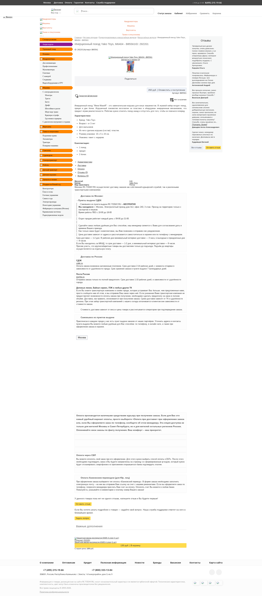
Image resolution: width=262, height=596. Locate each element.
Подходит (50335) (82, 540)
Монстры (48, 95)
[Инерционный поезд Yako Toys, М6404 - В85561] (130, 57)
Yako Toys (133, 183)
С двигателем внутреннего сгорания (56, 122)
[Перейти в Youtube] (219, 572)
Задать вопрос (82, 518)
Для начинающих (49, 63)
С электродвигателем (51, 92)
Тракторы (46, 142)
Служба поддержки (105, 2)
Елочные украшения (50, 195)
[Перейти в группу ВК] (212, 572)
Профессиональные (50, 66)
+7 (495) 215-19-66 (53, 570)
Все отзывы (196, 148)
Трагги (47, 99)
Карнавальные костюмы (52, 212)
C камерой (47, 76)
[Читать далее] (199, 124)
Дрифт (47, 105)
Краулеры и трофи (52, 115)
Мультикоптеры (49, 70)
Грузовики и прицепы (53, 119)
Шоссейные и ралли (52, 109)
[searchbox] (114, 11)
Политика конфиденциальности (54, 592)
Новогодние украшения (52, 205)
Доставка (82, 165)
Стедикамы (47, 80)
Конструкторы (48, 188)
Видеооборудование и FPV (53, 83)
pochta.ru (80, 277)
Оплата (81, 169)
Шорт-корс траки (51, 112)
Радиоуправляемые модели (53, 215)
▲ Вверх (7, 17)
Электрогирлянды (49, 202)
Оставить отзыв (83, 504)
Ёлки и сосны (48, 192)
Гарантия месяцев (88, 96)
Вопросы (83, 176)
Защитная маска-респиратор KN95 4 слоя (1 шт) (96, 542)
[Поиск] (77, 11)
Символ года (47, 198)
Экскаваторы (48, 139)
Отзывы (83, 172)
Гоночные (46, 73)
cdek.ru (79, 263)
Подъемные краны (50, 136)
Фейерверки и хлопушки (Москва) (56, 208)
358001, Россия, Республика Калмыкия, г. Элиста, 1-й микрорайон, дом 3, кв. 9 (76, 574)
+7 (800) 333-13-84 (101, 570)
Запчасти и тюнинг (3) (130, 60)
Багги (47, 102)
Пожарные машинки (50, 146)
